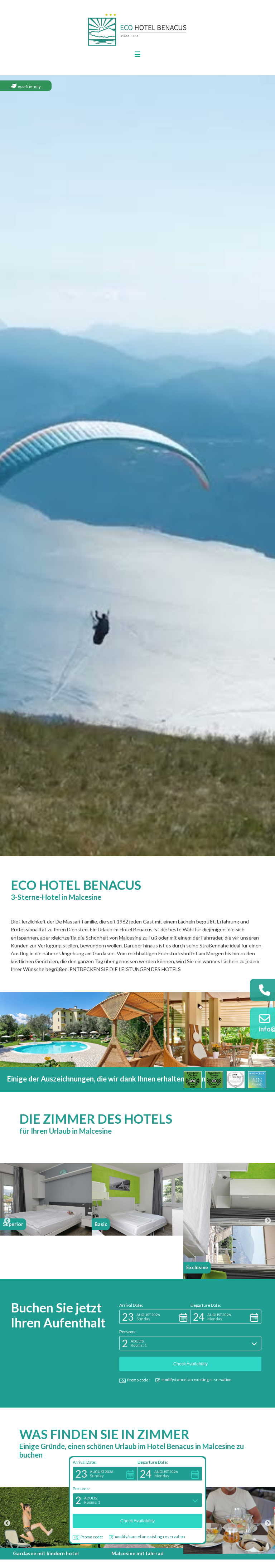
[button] (105, 1474)
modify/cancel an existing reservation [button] (150, 1536)
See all (46, 1548)
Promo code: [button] (92, 1536)
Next (267, 1221)
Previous (7, 1221)
